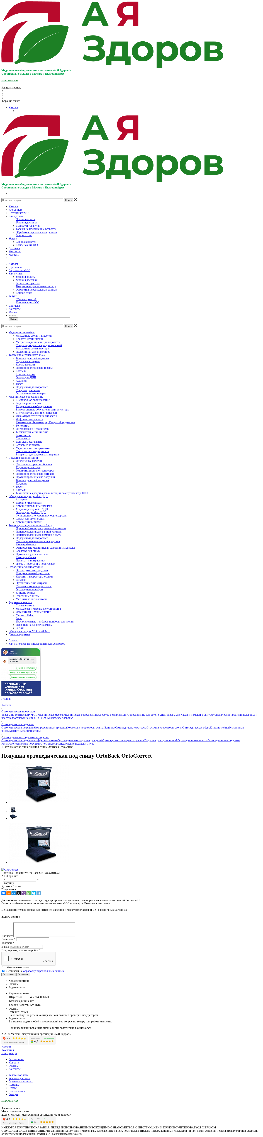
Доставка (14, 248)
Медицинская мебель (51, 714)
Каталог (13, 107)
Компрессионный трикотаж (50, 727)
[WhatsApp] (28, 893)
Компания (7, 1050)
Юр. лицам (15, 209)
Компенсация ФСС (27, 244)
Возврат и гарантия (28, 225)
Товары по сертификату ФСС (19, 714)
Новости (14, 1062)
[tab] (135, 980)
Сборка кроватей (26, 241)
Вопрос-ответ (24, 235)
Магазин (14, 254)
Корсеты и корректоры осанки (85, 727)
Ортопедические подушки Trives (74, 743)
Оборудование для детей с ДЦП (146, 714)
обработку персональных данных (43, 970)
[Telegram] (38, 893)
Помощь (14, 1084)
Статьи (13, 1087)
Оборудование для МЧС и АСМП (31, 717)
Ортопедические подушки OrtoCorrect (31, 743)
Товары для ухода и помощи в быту (188, 714)
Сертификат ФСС (19, 212)
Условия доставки (27, 222)
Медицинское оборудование (81, 714)
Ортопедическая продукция (227, 714)
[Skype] (33, 893)
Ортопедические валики (193, 740)
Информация (9, 1053)
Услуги (13, 238)
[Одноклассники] (8, 893)
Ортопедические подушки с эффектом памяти (29, 740)
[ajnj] (39, 802)
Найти (13, 319)
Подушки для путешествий (161, 740)
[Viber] (23, 893)
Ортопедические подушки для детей (80, 740)
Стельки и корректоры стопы (164, 727)
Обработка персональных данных (36, 232)
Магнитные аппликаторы (25, 730)
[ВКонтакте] (3, 893)
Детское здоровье (62, 717)
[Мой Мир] (13, 893)
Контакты (15, 251)
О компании (16, 1059)
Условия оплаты (25, 219)
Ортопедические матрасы (131, 727)
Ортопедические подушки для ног (123, 740)
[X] (18, 893)
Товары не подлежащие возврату (36, 228)
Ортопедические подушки (17, 727)
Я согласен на (35, 970)
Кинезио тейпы (219, 727)
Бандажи (109, 727)
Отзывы (13, 1065)
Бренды (13, 1094)
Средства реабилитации (112, 714)
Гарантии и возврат (21, 1081)
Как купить (16, 216)
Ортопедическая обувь (196, 727)
